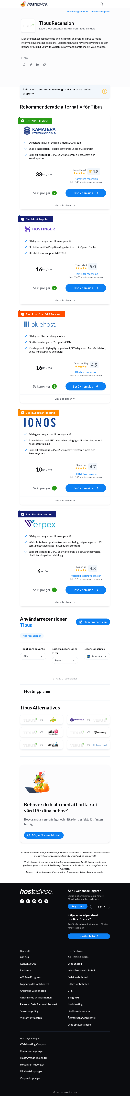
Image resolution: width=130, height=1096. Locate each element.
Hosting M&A (87, 936)
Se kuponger (44, 193)
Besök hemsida (83, 193)
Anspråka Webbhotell (33, 990)
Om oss (24, 956)
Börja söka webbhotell (46, 835)
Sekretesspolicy (29, 1011)
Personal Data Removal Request (38, 1004)
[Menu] (107, 4)
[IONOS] (40, 422)
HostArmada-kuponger (33, 1057)
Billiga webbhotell (78, 983)
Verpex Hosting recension (86, 575)
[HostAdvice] (34, 4)
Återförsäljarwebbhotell (82, 1017)
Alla (25, 656)
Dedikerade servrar (79, 1011)
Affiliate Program (30, 977)
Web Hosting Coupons (33, 1044)
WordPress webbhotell (81, 970)
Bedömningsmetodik (78, 11)
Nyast (59, 660)
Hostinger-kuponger (32, 1064)
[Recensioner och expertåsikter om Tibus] (24, 64)
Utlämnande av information (36, 997)
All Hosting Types (78, 956)
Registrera (78, 906)
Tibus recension (56, 23)
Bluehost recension (86, 372)
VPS (70, 990)
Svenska (96, 656)
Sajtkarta (25, 970)
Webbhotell (75, 963)
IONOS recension (86, 473)
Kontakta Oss (28, 963)
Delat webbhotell (78, 977)
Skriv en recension (95, 621)
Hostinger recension (86, 273)
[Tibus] (28, 26)
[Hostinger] (40, 229)
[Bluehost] (40, 324)
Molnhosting (75, 1004)
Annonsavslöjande (100, 11)
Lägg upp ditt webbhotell (34, 983)
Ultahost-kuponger (31, 1071)
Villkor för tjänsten (31, 1017)
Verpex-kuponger (30, 1078)
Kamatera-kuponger (32, 1050)
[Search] (101, 4)
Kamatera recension (86, 178)
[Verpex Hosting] (40, 524)
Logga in (100, 906)
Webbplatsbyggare (79, 1024)
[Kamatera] (40, 130)
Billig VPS (73, 997)
